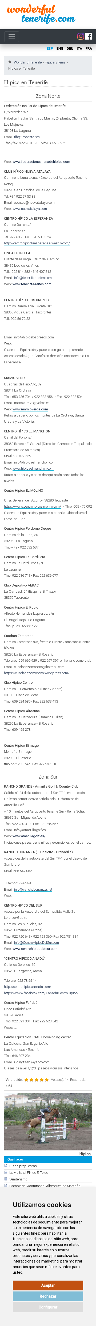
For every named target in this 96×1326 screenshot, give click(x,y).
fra (89, 48)
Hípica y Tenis (55, 62)
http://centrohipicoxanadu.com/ (27, 987)
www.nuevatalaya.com (30, 209)
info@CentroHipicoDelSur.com (36, 943)
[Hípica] (48, 1122)
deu (70, 48)
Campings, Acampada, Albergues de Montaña (45, 1186)
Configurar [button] (48, 1307)
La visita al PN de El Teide (28, 1173)
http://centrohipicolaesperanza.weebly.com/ (37, 243)
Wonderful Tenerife (28, 62)
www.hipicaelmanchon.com (33, 468)
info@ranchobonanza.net (33, 889)
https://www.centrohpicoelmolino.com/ (32, 506)
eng (60, 48)
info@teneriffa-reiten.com (33, 278)
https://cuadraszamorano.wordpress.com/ (36, 673)
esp (50, 48)
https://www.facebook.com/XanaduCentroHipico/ (41, 993)
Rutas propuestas (23, 1166)
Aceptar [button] (48, 1285)
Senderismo (18, 1179)
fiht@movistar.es (27, 137)
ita (79, 48)
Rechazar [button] (48, 1296)
